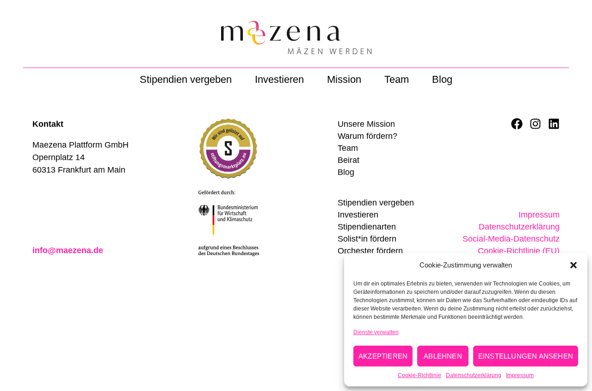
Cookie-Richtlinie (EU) (519, 250)
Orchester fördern (370, 250)
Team (396, 79)
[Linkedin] (554, 124)
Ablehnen (443, 356)
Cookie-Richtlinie (419, 375)
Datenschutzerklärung (473, 375)
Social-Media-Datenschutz (511, 238)
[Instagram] (535, 124)
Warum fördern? (367, 136)
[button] (573, 265)
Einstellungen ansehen (525, 356)
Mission (344, 79)
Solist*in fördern (367, 238)
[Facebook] (517, 124)
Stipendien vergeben (186, 79)
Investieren (279, 79)
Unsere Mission (366, 124)
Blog (442, 79)
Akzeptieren (382, 356)
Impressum (520, 375)
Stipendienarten (367, 226)
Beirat (348, 160)
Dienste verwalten (376, 332)
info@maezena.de (67, 250)
